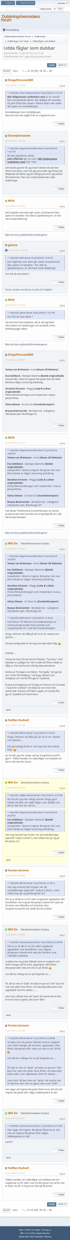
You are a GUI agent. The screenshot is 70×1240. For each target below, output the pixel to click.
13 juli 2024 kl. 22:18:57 (15, 1118)
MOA (11, 201)
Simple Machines (43, 1233)
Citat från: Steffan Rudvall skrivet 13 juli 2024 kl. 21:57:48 (36, 795)
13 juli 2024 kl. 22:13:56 (15, 1030)
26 (32, 70)
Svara (52, 65)
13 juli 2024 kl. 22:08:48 (15, 934)
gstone (12, 245)
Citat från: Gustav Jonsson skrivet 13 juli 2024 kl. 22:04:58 (36, 942)
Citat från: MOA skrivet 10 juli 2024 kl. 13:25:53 (31, 257)
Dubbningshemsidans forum (20, 18)
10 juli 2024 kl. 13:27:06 (18, 250)
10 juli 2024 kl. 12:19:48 (15, 85)
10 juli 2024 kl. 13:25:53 (15, 206)
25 (28, 70)
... (25, 70)
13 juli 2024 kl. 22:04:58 (15, 875)
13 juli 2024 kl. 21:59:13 (15, 787)
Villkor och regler (32, 1229)
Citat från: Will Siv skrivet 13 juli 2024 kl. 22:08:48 (32, 1038)
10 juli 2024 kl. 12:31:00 (15, 140)
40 (50, 70)
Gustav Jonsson (18, 870)
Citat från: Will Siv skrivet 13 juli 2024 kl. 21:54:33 (32, 732)
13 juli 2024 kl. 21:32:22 (15, 442)
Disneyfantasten (19, 135)
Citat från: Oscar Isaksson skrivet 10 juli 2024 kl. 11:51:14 (36, 92)
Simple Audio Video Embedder (31, 1237)
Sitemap (48, 1237)
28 (41, 70)
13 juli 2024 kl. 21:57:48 (15, 725)
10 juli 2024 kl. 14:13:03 (15, 305)
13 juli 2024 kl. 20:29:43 (15, 360)
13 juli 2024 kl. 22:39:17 (15, 1173)
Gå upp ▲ (46, 1229)
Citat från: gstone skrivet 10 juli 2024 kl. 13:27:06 (32, 312)
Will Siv (13, 543)
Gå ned (6, 71)
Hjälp (21, 1229)
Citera (61, 124)
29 (44, 70)
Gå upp (6, 1210)
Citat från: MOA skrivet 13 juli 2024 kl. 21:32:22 (31, 617)
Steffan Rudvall (18, 720)
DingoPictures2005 (20, 80)
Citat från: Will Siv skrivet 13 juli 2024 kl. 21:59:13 (32, 883)
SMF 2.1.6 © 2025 (27, 1233)
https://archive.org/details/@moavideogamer (26, 234)
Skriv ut (62, 65)
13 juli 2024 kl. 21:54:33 (15, 548)
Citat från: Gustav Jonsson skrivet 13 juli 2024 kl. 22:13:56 (36, 1125)
